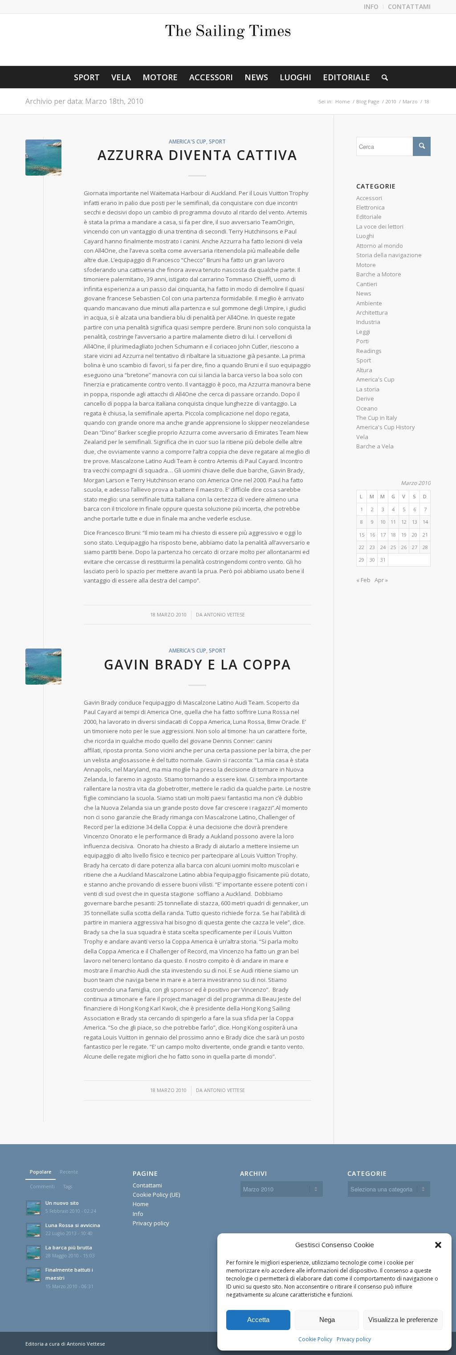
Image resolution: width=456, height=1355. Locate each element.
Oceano (367, 408)
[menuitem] (371, 6)
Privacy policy (354, 1339)
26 (404, 547)
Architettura (372, 312)
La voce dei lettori (379, 226)
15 (361, 534)
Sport (217, 141)
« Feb (363, 580)
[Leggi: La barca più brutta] (33, 1252)
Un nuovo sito (62, 1202)
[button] (438, 1244)
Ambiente (369, 303)
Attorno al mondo (379, 246)
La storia (367, 389)
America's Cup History (385, 427)
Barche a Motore (378, 274)
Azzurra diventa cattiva (197, 155)
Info (138, 1214)
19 (404, 534)
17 (383, 534)
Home (141, 1204)
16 (372, 534)
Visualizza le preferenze (403, 1319)
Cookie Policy (315, 1339)
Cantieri (366, 284)
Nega (327, 1319)
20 (414, 534)
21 (425, 534)
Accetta (258, 1319)
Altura (364, 370)
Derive (365, 398)
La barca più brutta (68, 1247)
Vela (362, 437)
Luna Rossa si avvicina (72, 1225)
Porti (362, 341)
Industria (368, 322)
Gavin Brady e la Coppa (197, 664)
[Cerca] (382, 77)
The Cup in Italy (376, 418)
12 (404, 521)
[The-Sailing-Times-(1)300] (228, 40)
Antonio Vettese (224, 615)
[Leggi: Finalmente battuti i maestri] (33, 1275)
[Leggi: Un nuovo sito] (33, 1208)
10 (383, 521)
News (363, 293)
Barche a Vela (375, 446)
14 (425, 521)
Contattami (147, 1185)
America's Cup (187, 141)
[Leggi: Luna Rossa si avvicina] (33, 1230)
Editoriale (369, 217)
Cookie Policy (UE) (156, 1195)
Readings (369, 351)
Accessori (369, 198)
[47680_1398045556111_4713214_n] (43, 158)
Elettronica (370, 207)
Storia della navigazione (389, 255)
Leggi (363, 332)
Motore (366, 265)
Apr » (381, 580)
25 (393, 547)
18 (393, 534)
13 (414, 521)
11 (393, 521)
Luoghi (365, 236)
